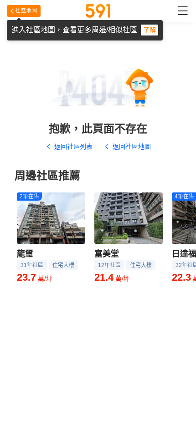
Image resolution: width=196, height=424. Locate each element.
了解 (149, 30)
